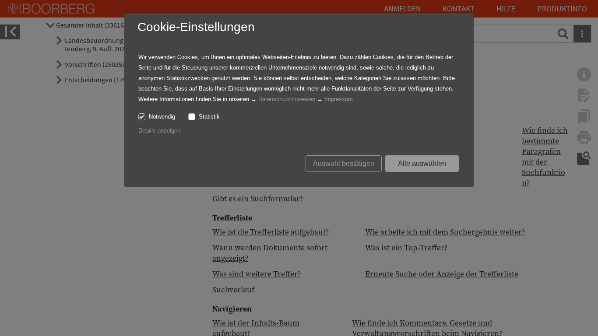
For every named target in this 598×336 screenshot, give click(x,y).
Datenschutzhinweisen (286, 99)
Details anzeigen (159, 130)
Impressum (338, 99)
